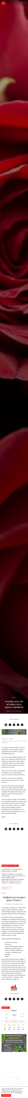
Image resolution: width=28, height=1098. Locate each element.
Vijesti (14, 697)
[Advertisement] (14, 847)
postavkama (19, 1092)
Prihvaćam (6, 1095)
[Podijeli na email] (14, 724)
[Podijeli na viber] (22, 724)
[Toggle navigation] (25, 2)
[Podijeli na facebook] (6, 724)
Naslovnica (4, 738)
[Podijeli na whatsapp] (18, 724)
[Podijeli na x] (10, 724)
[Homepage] (3, 2)
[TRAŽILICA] (22, 2)
